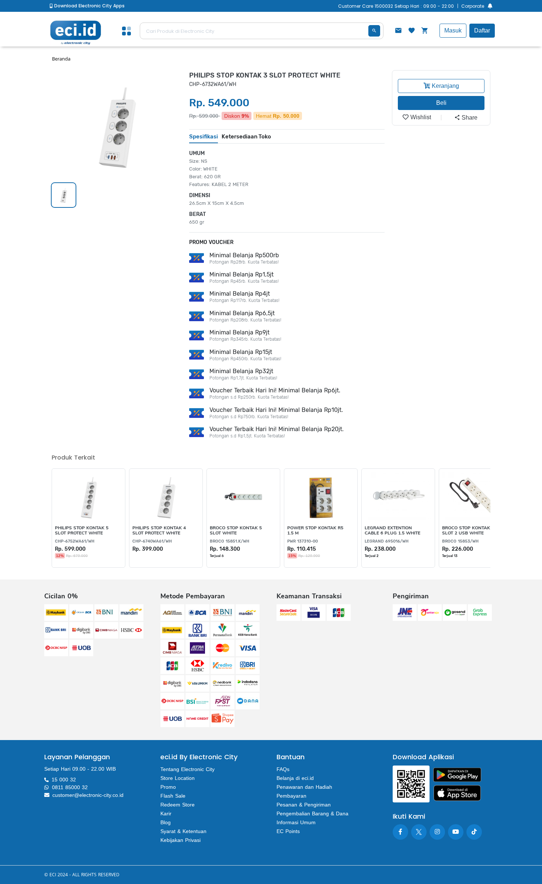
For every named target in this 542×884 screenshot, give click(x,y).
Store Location (177, 778)
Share (468, 117)
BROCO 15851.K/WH (229, 541)
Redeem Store (177, 805)
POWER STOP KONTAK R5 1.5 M (315, 530)
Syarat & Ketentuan (183, 831)
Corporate (472, 6)
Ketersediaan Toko (246, 136)
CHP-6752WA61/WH (74, 541)
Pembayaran (291, 796)
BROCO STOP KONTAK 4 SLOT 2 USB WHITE (468, 530)
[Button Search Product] (374, 31)
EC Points (288, 831)
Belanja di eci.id (295, 778)
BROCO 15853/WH (460, 541)
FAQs (283, 769)
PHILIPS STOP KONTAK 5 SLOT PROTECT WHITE (81, 530)
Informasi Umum (296, 822)
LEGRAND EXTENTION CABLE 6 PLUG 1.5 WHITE (392, 530)
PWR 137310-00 (302, 541)
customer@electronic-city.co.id (88, 795)
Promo (168, 787)
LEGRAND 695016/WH (387, 541)
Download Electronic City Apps (89, 6)
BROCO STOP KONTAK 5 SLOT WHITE (236, 530)
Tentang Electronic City (187, 769)
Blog (165, 822)
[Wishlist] (411, 31)
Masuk (453, 30)
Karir (165, 813)
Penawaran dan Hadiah (304, 787)
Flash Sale (172, 796)
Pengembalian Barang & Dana (312, 813)
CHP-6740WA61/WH (152, 541)
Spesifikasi (203, 136)
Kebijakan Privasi (180, 840)
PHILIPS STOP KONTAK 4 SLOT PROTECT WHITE (159, 530)
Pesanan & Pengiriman (304, 805)
